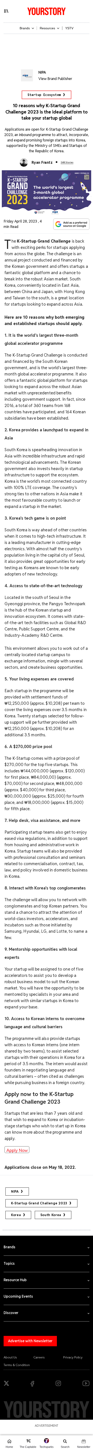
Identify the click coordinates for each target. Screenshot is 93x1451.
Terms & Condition (17, 1365)
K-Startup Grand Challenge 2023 (39, 1203)
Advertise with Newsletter (30, 1341)
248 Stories (67, 162)
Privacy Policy (73, 1357)
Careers (39, 1357)
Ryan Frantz (42, 162)
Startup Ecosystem (44, 95)
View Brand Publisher (55, 78)
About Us (10, 1357)
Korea (16, 1215)
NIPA (15, 1191)
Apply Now (17, 1150)
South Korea (50, 1215)
